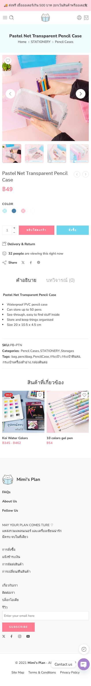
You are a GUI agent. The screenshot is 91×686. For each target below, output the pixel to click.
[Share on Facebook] (30, 262)
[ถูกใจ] (7, 60)
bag (14, 356)
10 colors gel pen (60, 438)
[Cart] (86, 17)
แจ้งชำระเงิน (11, 557)
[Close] (86, 5)
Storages (67, 351)
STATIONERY (41, 42)
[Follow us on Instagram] (20, 636)
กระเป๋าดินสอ (71, 356)
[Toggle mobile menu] (5, 17)
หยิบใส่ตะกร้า (36, 230)
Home (22, 42)
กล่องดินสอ (39, 362)
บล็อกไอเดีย (10, 600)
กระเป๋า (55, 356)
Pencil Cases (64, 42)
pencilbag (25, 356)
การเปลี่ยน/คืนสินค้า (16, 571)
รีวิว (5, 607)
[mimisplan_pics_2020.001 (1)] (45, 98)
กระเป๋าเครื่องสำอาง (17, 362)
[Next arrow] (80, 94)
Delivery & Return (21, 244)
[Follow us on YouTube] (28, 636)
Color (7, 204)
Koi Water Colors (15, 438)
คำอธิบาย (26, 280)
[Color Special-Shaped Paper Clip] (77, 174)
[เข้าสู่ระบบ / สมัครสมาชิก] (79, 17)
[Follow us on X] (3, 636)
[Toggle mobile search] (11, 17)
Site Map (17, 672)
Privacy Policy (70, 672)
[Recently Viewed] (84, 649)
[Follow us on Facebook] (11, 636)
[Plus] (14, 228)
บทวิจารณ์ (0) (60, 280)
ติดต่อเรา (8, 592)
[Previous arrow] (10, 94)
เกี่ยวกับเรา (10, 585)
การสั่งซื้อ (8, 549)
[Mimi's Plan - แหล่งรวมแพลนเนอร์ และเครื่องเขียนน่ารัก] (45, 17)
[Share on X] (23, 262)
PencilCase (41, 356)
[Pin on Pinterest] (38, 262)
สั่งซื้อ (73, 230)
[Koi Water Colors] (23, 412)
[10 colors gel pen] (68, 412)
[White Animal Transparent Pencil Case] (85, 174)
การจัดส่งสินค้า (12, 564)
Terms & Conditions (42, 672)
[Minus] (14, 232)
